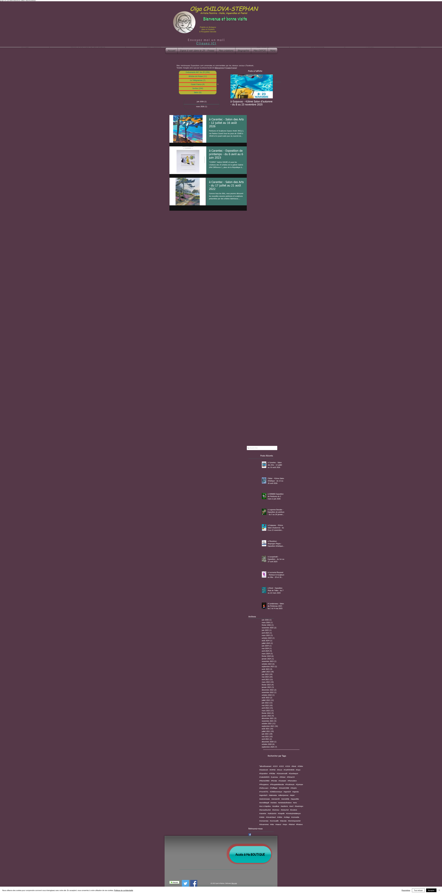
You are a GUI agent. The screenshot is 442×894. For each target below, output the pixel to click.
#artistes (273, 803)
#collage (287, 817)
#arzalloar (275, 806)
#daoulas (283, 821)
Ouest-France (231, 68)
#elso (272, 824)
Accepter (431, 890)
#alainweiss (273, 795)
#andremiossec (264, 799)
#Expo (298, 770)
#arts (295, 803)
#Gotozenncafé (282, 773)
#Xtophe (293, 788)
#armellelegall (264, 803)
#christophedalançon (293, 813)
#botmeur (275, 810)
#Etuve (279, 770)
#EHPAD (272, 770)
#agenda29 (263, 795)
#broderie (293, 810)
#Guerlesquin (293, 773)
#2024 (275, 766)
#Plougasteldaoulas (277, 784)
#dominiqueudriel (294, 821)
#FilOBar (272, 773)
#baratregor (299, 806)
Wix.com (234, 883)
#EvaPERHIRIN (289, 770)
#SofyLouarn (263, 788)
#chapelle (281, 813)
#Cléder (300, 766)
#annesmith (275, 799)
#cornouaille (274, 821)
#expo (285, 824)
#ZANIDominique (276, 792)
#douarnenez (264, 824)
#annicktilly (285, 799)
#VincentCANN (284, 788)
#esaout (278, 824)
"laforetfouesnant (265, 766)
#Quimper (299, 784)
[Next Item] (269, 86)
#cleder (262, 817)
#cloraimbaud (271, 817)
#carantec (262, 813)
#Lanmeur (274, 777)
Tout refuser (418, 890)
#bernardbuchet (265, 810)
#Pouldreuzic (289, 784)
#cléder (279, 817)
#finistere (299, 824)
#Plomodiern (292, 781)
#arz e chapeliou (265, 806)
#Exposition (263, 773)
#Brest (293, 766)
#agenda (295, 792)
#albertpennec (283, 795)
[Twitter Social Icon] (185, 883)
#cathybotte (272, 813)
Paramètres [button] (406, 890)
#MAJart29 (291, 777)
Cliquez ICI (206, 43)
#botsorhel (285, 810)
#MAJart (282, 777)
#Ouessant (282, 781)
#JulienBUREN (264, 777)
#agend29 (287, 792)
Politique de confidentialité (123, 890)
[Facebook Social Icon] (249, 834)
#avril (291, 806)
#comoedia (295, 817)
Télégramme (219, 68)
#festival (292, 824)
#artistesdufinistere (285, 803)
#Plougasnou (264, 784)
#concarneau (263, 821)
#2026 (287, 766)
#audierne (284, 806)
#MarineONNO (264, 781)
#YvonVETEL (263, 792)
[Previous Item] (234, 86)
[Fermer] (439, 890)
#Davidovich (263, 770)
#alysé (292, 795)
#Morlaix (274, 781)
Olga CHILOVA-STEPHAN (224, 8)
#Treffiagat (273, 788)
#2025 (281, 766)
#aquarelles (295, 799)
